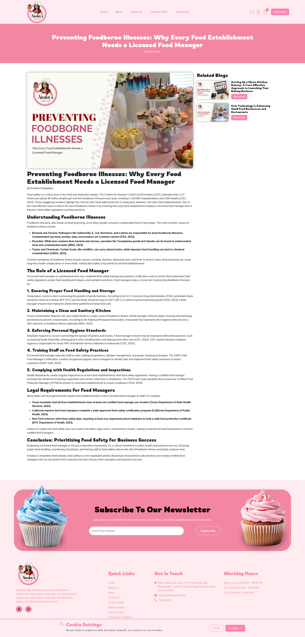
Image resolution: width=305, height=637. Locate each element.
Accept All (233, 628)
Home (104, 11)
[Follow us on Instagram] (28, 609)
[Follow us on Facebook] (19, 609)
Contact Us (182, 11)
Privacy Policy (116, 612)
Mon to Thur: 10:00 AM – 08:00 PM (243, 582)
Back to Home (152, 51)
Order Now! (280, 12)
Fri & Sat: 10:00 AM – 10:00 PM (241, 587)
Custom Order (158, 11)
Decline (216, 628)
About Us (136, 11)
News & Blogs (116, 607)
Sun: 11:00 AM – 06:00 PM (239, 592)
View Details (239, 97)
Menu (119, 11)
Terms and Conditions (120, 617)
